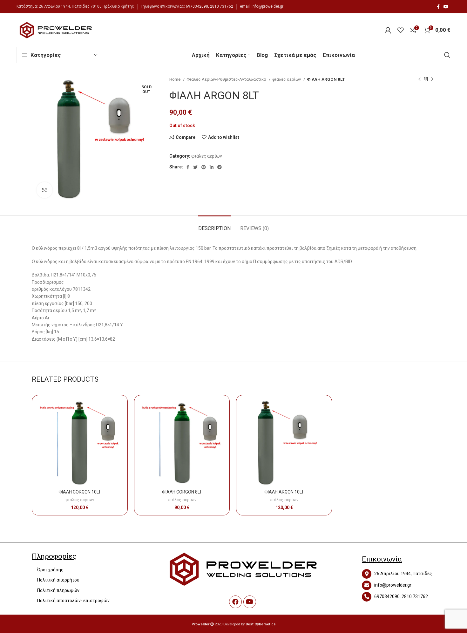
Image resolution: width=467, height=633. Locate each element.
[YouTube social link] (446, 7)
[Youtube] (249, 602)
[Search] (447, 55)
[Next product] (432, 79)
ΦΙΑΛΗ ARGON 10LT (284, 491)
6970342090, (197, 6)
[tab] (214, 225)
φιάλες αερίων (287, 79)
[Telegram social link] (219, 167)
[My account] (388, 30)
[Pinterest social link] (204, 167)
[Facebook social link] (438, 7)
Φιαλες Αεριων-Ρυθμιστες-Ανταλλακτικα (226, 79)
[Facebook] (235, 602)
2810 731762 (221, 6)
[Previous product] (419, 79)
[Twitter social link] (195, 167)
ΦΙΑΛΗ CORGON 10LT (79, 491)
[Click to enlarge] (44, 190)
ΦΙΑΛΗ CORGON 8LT (182, 491)
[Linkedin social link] (211, 167)
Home (175, 79)
